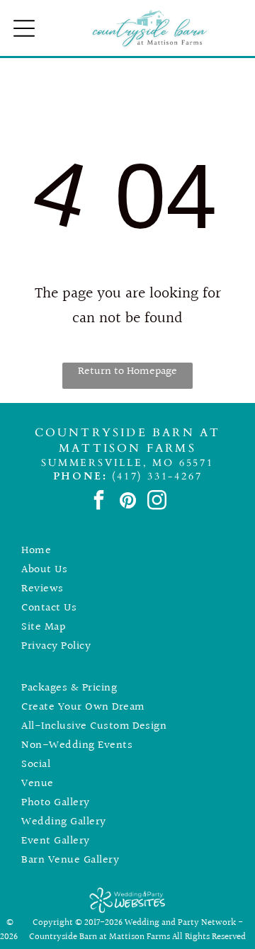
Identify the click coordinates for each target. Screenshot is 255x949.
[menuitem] (127, 550)
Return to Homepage (127, 371)
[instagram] (156, 502)
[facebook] (98, 502)
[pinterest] (127, 502)
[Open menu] (24, 28)
